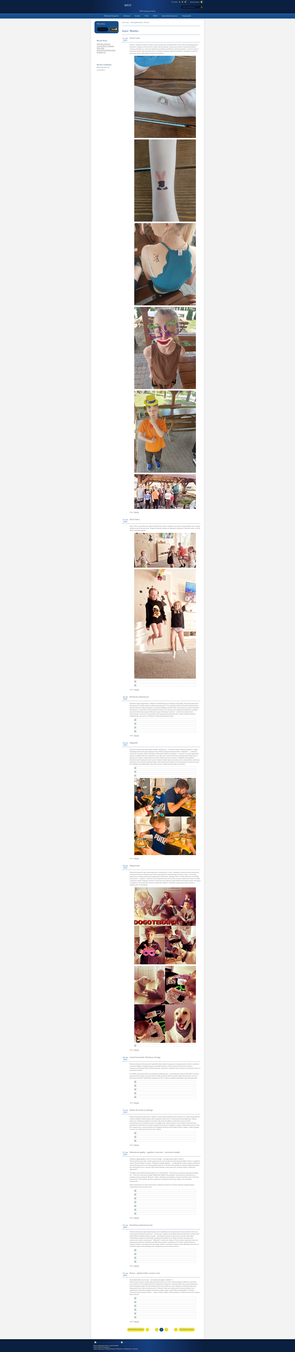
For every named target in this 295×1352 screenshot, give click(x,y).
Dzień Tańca (135, 519)
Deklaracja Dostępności (111, 16)
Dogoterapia (135, 866)
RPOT (127, 5)
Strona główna (135, 22)
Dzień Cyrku (135, 38)
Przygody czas (101, 52)
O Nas (146, 16)
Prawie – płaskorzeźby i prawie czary (145, 1273)
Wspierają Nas (186, 16)
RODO (155, 16)
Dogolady (134, 743)
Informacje (127, 16)
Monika (136, 512)
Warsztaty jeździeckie (103, 44)
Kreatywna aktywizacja (139, 697)
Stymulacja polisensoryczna (141, 1225)
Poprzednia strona (135, 1329)
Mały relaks (100, 48)
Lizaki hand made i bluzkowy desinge (145, 1057)
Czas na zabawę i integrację (105, 46)
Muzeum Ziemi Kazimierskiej (106, 50)
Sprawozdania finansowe (169, 16)
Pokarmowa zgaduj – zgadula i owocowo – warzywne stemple (155, 1152)
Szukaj (99, 26)
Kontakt (137, 16)
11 (166, 1330)
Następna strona (187, 1329)
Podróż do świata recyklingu (141, 1110)
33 (176, 1330)
